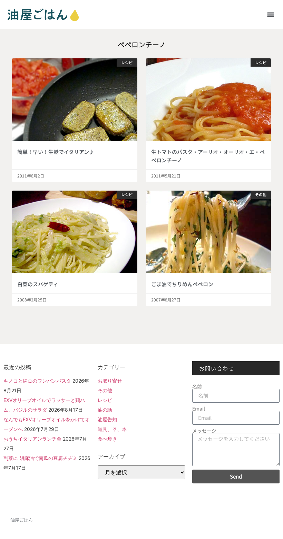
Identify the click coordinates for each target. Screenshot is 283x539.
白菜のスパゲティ (37, 284)
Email (198, 408)
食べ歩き (107, 439)
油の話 (105, 410)
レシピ (105, 400)
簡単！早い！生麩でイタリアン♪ (55, 151)
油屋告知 (107, 419)
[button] (270, 14)
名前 (197, 386)
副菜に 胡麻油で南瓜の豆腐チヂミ (40, 458)
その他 (105, 390)
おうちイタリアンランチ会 (32, 439)
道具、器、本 (112, 429)
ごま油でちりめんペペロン (182, 284)
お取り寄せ (110, 381)
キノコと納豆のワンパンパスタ (37, 381)
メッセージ (204, 430)
